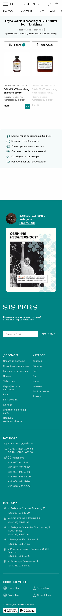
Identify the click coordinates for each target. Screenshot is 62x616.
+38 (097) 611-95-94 (18, 522)
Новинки (37, 386)
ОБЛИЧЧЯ (26, 10)
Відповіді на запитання (15, 371)
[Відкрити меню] (5, 4)
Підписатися (27, 222)
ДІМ (52, 10)
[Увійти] (50, 4)
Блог (5, 394)
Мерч (35, 381)
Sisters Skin (43, 588)
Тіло (35, 371)
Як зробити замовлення (16, 366)
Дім (35, 376)
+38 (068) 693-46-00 (19, 476)
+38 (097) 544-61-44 (19, 544)
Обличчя (37, 366)
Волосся (37, 361)
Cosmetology (44, 595)
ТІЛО (41, 10)
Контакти (8, 404)
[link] (56, 4)
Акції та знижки (41, 391)
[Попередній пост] (9, 259)
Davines (7, 85)
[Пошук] (12, 4)
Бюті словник (10, 399)
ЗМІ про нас (9, 381)
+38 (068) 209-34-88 (19, 556)
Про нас (7, 376)
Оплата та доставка (14, 361)
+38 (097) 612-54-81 (18, 462)
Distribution (13, 595)
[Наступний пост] (52, 259)
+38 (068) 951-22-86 (19, 481)
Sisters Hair (13, 588)
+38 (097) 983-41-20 (19, 472)
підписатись (49, 334)
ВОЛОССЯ (8, 10)
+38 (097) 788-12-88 (19, 467)
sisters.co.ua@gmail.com (20, 443)
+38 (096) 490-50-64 (19, 486)
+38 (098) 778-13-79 (19, 512)
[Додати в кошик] (27, 106)
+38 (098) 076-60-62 (19, 565)
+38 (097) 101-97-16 (18, 534)
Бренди (37, 396)
